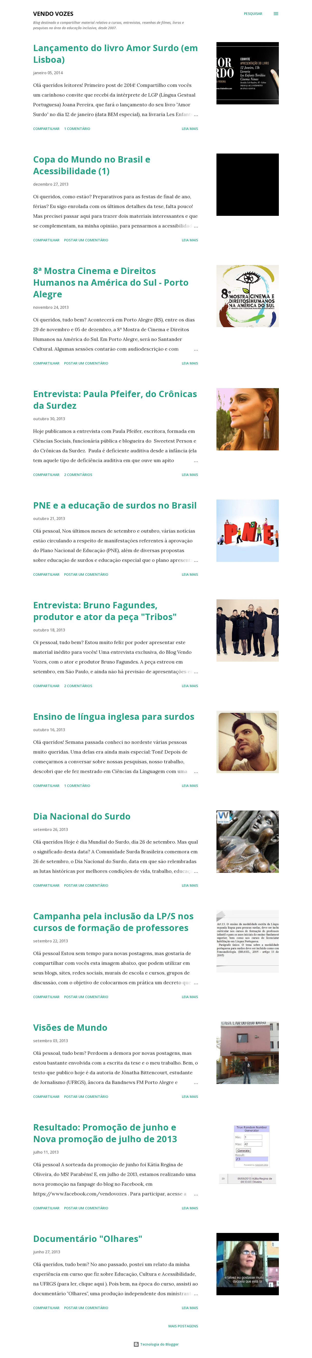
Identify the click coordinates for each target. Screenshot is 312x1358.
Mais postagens (183, 1326)
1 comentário (77, 128)
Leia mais (190, 128)
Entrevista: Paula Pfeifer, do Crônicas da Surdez (115, 399)
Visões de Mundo (70, 1027)
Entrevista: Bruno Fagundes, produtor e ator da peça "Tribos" (105, 611)
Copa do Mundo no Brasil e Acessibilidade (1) (91, 165)
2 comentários (78, 474)
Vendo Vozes (53, 13)
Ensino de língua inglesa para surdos (113, 716)
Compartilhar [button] (46, 128)
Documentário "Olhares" (87, 1239)
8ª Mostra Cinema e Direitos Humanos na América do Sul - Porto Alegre (111, 282)
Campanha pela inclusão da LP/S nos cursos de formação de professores (113, 922)
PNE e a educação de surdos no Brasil (115, 505)
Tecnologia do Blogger (159, 1344)
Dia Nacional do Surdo (82, 816)
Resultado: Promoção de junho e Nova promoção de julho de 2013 (105, 1133)
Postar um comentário (86, 240)
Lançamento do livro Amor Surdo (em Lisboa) (115, 53)
